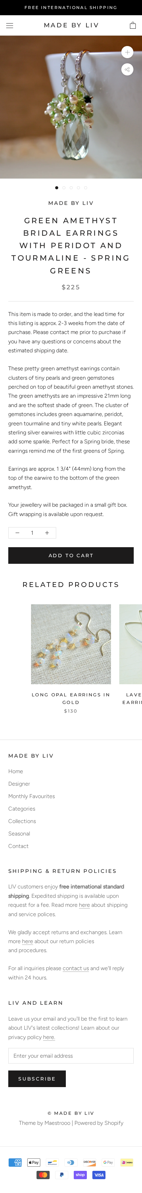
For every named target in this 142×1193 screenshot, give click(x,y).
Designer (19, 783)
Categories (21, 808)
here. (49, 1037)
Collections (22, 821)
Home (15, 771)
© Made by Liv (71, 1113)
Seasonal (19, 833)
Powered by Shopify (98, 1123)
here (84, 905)
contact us (76, 968)
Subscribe (37, 1079)
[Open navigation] (9, 25)
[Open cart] (133, 25)
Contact (18, 846)
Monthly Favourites (31, 796)
